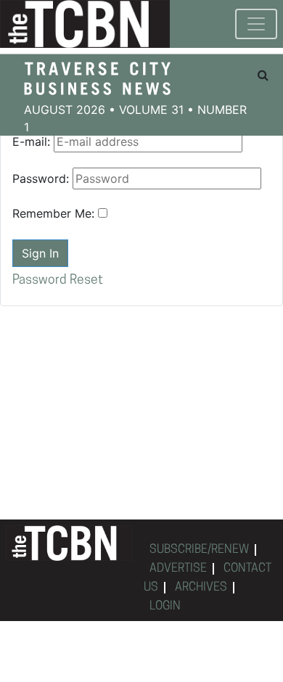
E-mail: (31, 141)
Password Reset (57, 280)
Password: (40, 178)
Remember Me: (53, 213)
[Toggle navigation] (256, 24)
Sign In (40, 253)
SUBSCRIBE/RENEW (199, 550)
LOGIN (165, 606)
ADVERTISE (178, 569)
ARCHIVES (201, 587)
